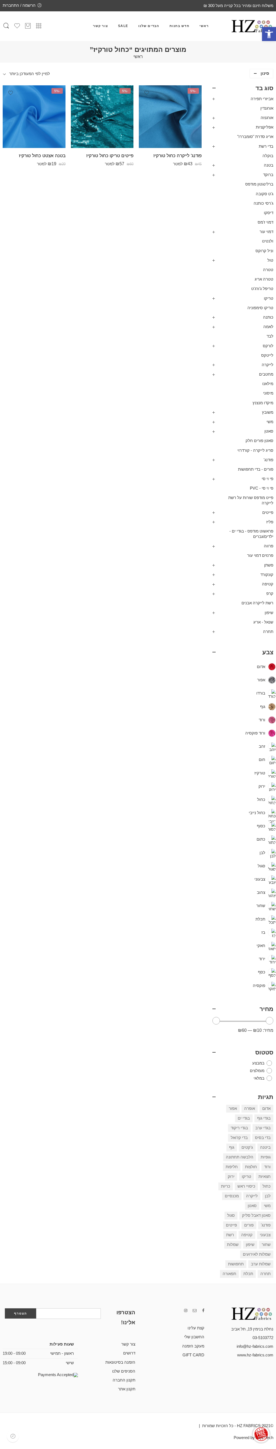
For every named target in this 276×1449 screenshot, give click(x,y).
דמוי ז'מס (265, 222)
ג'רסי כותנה (263, 203)
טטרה (268, 270)
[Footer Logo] (246, 1313)
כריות (225, 1186)
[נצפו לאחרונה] (13, 1436)
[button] (269, 34)
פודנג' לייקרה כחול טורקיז (177, 155)
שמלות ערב (261, 1264)
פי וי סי (267, 479)
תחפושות (236, 1264)
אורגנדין (266, 108)
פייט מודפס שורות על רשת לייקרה (250, 500)
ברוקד (268, 175)
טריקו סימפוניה (260, 308)
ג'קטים (247, 1147)
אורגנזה (267, 118)
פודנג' (268, 460)
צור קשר (100, 26)
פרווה (268, 546)
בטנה (268, 165)
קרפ (269, 593)
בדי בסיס (263, 1137)
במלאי (259, 1078)
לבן (268, 1196)
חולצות (251, 1167)
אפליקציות (264, 127)
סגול (231, 1215)
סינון (265, 73)
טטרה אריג (264, 279)
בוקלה (268, 156)
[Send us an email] (195, 1311)
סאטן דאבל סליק (256, 1215)
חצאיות (264, 1176)
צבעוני (265, 1235)
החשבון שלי (194, 1337)
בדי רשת (266, 146)
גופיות (266, 1157)
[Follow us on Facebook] (203, 1311)
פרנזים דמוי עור (260, 555)
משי (270, 422)
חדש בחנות (179, 26)
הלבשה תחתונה (239, 1157)
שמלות (233, 1244)
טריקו (268, 298)
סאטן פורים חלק (259, 441)
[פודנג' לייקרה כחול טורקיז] (170, 116)
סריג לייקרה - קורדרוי (255, 450)
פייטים (267, 512)
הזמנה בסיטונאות (120, 1362)
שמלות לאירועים (257, 1254)
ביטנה (265, 1147)
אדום (266, 1108)
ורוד (267, 1167)
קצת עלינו (196, 1328)
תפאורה (229, 1274)
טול (270, 260)
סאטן (268, 431)
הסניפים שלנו (123, 1371)
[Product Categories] (38, 26)
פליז (269, 522)
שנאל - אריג (263, 622)
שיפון (269, 613)
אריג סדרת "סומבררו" (255, 136)
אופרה (249, 1108)
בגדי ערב (263, 1128)
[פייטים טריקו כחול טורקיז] (102, 116)
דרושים (129, 1353)
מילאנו (267, 384)
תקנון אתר (126, 1389)
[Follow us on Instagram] (185, 1311)
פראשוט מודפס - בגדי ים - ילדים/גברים (251, 534)
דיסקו (268, 213)
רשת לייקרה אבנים (257, 603)
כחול (267, 1186)
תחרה (268, 631)
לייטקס (267, 355)
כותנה (268, 317)
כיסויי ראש (246, 1186)
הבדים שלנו (148, 26)
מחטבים (266, 374)
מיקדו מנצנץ (263, 403)
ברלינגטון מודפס (259, 184)
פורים (249, 1225)
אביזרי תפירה (262, 99)
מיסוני (268, 393)
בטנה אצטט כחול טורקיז (42, 155)
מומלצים (257, 1071)
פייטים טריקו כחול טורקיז (109, 155)
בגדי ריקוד (239, 1128)
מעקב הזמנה (193, 1346)
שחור (266, 1244)
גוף (231, 1147)
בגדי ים (244, 1118)
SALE (123, 26)
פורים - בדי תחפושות (255, 469)
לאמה (268, 327)
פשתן (268, 565)
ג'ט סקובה (264, 194)
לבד (270, 336)
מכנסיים (232, 1196)
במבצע (258, 1063)
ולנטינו (267, 241)
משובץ (267, 412)
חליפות (232, 1167)
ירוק (231, 1176)
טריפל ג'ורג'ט (262, 289)
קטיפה (267, 584)
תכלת (248, 1274)
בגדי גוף (264, 1118)
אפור (233, 1108)
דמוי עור (266, 232)
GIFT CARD (193, 1355)
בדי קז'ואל (239, 1137)
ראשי (204, 26)
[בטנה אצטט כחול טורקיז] (34, 116)
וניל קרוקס (264, 251)
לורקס (268, 346)
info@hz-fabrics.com (255, 1346)
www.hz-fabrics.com (255, 1355)
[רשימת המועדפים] (146, 93)
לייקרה (267, 365)
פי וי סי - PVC (261, 488)
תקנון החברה (124, 1380)
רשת (230, 1235)
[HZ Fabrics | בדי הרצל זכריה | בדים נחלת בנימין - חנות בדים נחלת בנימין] (251, 26)
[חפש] (6, 26)
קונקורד (266, 574)
